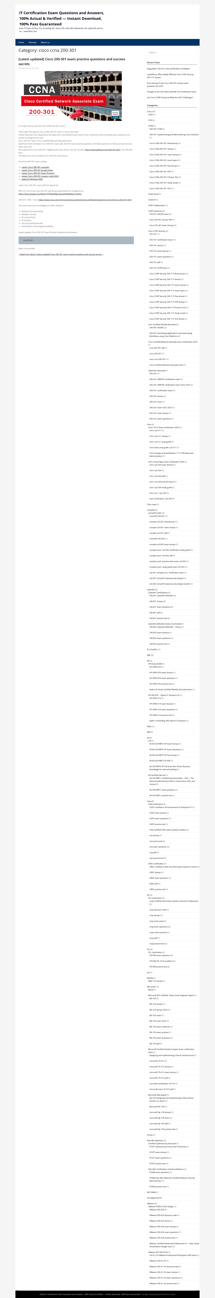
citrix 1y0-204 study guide (160, 487)
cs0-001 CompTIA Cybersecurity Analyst (166, 578)
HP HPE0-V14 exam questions (162, 709)
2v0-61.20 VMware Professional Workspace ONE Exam (172, 1255)
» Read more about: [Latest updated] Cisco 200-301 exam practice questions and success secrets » (61, 254)
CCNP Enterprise (155, 211)
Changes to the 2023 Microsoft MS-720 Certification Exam (171, 91)
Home (21, 42)
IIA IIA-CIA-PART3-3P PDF (159, 760)
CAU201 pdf (154, 612)
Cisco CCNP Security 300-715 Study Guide (167, 313)
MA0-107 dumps (155, 981)
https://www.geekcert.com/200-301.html (102, 149)
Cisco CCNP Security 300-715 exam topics (167, 290)
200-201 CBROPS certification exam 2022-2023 (169, 385)
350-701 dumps (156, 245)
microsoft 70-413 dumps (160, 1066)
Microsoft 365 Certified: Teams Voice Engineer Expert (170, 995)
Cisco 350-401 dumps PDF (160, 219)
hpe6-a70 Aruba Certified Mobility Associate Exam (170, 689)
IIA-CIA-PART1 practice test (160, 795)
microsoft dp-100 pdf (158, 1123)
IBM (148, 732)
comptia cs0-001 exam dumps (162, 527)
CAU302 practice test (158, 644)
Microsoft (151, 986)
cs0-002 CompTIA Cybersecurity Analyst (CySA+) (169, 584)
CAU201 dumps (156, 601)
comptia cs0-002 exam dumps (162, 544)
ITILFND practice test (158, 966)
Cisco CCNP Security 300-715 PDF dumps (167, 302)
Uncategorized (153, 1198)
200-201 (153, 373)
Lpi (148, 972)
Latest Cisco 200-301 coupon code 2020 (40, 176)
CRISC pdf (153, 883)
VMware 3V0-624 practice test (162, 1237)
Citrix (149, 424)
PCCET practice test (157, 1163)
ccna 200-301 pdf (156, 348)
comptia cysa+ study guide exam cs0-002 (167, 567)
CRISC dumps (155, 872)
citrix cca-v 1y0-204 (157, 493)
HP (148, 661)
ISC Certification (155, 898)
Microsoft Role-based (157, 1095)
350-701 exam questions (160, 256)
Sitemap (32, 42)
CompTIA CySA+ (155, 513)
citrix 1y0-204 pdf (157, 476)
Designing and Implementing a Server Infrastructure (171, 1055)
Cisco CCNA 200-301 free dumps (163, 166)
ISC (148, 895)
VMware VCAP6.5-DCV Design (160, 1206)
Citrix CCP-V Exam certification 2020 (163, 427)
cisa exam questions (158, 846)
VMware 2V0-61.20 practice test (163, 1283)
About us (45, 42)
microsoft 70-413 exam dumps (162, 1072)
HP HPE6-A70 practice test (160, 684)
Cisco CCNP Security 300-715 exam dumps (167, 285)
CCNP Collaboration (156, 205)
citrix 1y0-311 (155, 430)
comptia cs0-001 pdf (158, 533)
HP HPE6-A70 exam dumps (161, 672)
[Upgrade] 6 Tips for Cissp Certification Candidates (168, 68)
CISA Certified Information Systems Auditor (167, 830)
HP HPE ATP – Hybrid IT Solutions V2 (163, 695)
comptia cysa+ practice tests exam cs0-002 (167, 561)
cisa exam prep (155, 841)
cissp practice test (156, 943)
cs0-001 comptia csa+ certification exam (166, 572)
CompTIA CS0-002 (157, 538)
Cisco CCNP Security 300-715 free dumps (167, 296)
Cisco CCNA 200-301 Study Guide (163, 182)
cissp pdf (153, 938)
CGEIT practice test (157, 824)
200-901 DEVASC (156, 327)
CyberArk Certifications (158, 592)
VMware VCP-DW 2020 (158, 1252)
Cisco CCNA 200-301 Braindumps (163, 143)
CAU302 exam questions (159, 638)
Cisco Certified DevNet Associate (162, 324)
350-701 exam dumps (158, 251)
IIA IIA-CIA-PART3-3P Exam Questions (165, 749)
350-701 (153, 234)
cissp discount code (157, 909)
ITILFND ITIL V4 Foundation (161, 961)
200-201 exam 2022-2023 (160, 407)
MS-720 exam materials (159, 1026)
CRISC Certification (156, 863)
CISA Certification (155, 804)
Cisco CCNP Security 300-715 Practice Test (167, 307)
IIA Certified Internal (156, 775)
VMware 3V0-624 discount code (163, 1215)
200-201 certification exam (161, 390)
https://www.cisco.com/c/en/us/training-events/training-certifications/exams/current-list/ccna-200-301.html (85, 200)
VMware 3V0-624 (156, 1209)
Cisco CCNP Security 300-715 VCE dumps (167, 319)
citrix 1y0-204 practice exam (161, 481)
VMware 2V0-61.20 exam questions (164, 1277)
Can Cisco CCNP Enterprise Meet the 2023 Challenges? (170, 97)
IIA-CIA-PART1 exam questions (162, 790)
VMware (150, 1203)
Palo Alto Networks (155, 1140)
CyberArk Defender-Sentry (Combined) (164, 624)
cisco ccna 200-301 (157, 359)
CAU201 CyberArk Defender (161, 595)
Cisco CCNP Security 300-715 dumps (165, 279)
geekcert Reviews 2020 (32, 179)
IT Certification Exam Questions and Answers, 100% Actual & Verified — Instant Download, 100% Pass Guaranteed (61, 18)
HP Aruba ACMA (155, 664)
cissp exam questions (158, 926)
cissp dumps (154, 915)
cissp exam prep (156, 921)
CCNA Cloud (153, 194)
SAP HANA (151, 1192)
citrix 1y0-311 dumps (158, 436)
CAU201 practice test (158, 618)
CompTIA (151, 510)
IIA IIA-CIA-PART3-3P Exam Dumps (163, 743)
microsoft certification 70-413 (162, 1083)
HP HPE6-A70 (155, 667)
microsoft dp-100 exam (159, 1118)
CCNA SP (152, 200)
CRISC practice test (157, 889)
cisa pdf (152, 852)
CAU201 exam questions (159, 607)
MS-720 (152, 998)
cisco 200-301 (155, 353)
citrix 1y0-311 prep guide (160, 441)
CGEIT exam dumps (157, 813)
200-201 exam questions (160, 418)
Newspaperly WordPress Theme (162, 1294)
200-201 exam (155, 401)
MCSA (150, 989)
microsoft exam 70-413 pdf (161, 1089)
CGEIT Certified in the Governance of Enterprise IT (170, 807)
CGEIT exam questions (158, 818)
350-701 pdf (154, 262)
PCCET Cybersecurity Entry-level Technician (167, 1146)
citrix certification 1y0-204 (160, 498)
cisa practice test (156, 858)
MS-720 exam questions (159, 1038)
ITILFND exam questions (159, 955)
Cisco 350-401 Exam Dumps (161, 225)
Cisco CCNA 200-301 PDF (160, 171)
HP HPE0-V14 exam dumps (161, 703)
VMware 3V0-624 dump (159, 1221)
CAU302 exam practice (159, 632)
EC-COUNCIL (152, 649)
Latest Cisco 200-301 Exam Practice (38, 173)
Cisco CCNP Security (156, 231)
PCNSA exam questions (159, 1172)
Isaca (149, 801)
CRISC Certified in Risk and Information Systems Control (173, 866)
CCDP (150, 114)
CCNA (150, 126)
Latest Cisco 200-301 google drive (37, 170)
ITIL (148, 949)
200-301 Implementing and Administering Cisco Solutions (174, 134)
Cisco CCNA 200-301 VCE (160, 188)
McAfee (150, 978)
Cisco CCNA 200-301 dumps (161, 149)
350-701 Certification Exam (161, 239)
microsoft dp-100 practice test (162, 1129)
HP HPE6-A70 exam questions (162, 678)
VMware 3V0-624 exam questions (163, 1232)
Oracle (150, 1135)
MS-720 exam (155, 1015)
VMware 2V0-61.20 (157, 1261)
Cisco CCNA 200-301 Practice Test (163, 177)
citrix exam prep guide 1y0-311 (162, 447)
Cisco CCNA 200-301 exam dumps (164, 154)
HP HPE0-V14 (155, 698)
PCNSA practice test (157, 1186)
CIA (149, 740)
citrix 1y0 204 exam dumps (161, 465)
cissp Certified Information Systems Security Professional (173, 901)
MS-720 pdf (154, 1043)
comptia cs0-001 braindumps (162, 521)
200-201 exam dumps (158, 413)
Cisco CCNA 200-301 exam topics (163, 160)
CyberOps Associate (156, 370)
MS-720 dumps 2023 (158, 1009)
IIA (148, 737)
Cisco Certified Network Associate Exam (166, 365)
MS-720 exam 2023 (157, 1021)
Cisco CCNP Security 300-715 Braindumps (167, 273)
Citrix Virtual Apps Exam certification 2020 (166, 462)
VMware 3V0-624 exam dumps (162, 1226)
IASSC (149, 726)
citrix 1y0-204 (155, 470)
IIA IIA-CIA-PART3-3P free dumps (163, 755)
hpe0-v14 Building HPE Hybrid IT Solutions (167, 720)
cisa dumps (154, 835)
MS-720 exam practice (158, 1032)
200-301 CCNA (155, 129)
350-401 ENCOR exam (159, 214)
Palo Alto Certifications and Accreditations (166, 1169)
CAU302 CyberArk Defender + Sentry (165, 627)
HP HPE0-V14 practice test (160, 715)
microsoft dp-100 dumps (160, 1112)
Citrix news (151, 504)
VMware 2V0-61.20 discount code (163, 1266)
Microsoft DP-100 (156, 1106)
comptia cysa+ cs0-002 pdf (160, 555)
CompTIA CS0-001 (157, 516)
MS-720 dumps (155, 1004)
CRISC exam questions (158, 878)
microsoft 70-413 (156, 1061)
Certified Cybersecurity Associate (162, 1143)
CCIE (150, 120)
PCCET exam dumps (157, 1152)
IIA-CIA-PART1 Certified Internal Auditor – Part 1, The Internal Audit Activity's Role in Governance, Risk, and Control (172, 781)
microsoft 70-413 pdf (158, 1078)
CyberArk (151, 589)
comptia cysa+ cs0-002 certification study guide (169, 550)
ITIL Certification (155, 952)
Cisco (149, 111)
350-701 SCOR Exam (158, 268)
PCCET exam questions (159, 1158)
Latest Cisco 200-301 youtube (35, 167)
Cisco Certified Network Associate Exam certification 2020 (172, 342)
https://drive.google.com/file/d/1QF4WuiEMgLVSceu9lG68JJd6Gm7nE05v (50, 194)
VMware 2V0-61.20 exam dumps (163, 1272)
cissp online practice (158, 932)
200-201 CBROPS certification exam (164, 379)
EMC (149, 655)
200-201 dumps (156, 396)
